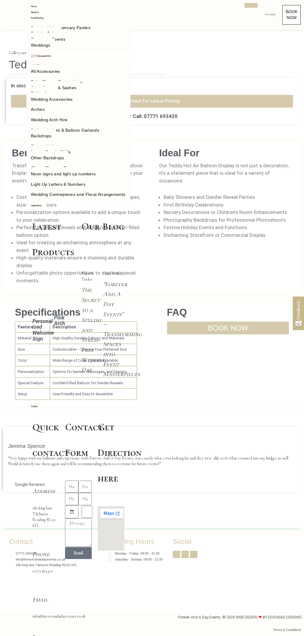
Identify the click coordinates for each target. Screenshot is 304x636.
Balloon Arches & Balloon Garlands (65, 130)
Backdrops (41, 135)
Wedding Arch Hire (49, 119)
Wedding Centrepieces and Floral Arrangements (78, 194)
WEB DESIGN (247, 617)
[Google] (193, 554)
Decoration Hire (41, 56)
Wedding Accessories (52, 99)
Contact (34, 406)
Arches (38, 109)
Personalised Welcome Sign (43, 330)
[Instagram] (185, 554)
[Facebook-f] (176, 554)
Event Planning (37, 18)
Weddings (40, 45)
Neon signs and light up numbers (63, 173)
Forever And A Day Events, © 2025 (207, 617)
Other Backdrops (47, 157)
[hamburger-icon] (251, 5)
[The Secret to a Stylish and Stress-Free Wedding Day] (92, 267)
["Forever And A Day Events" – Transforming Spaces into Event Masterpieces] (114, 267)
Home (34, 6)
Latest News (36, 205)
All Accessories (45, 71)
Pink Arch (59, 320)
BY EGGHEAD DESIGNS (282, 617)
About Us (35, 12)
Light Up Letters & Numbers (58, 184)
